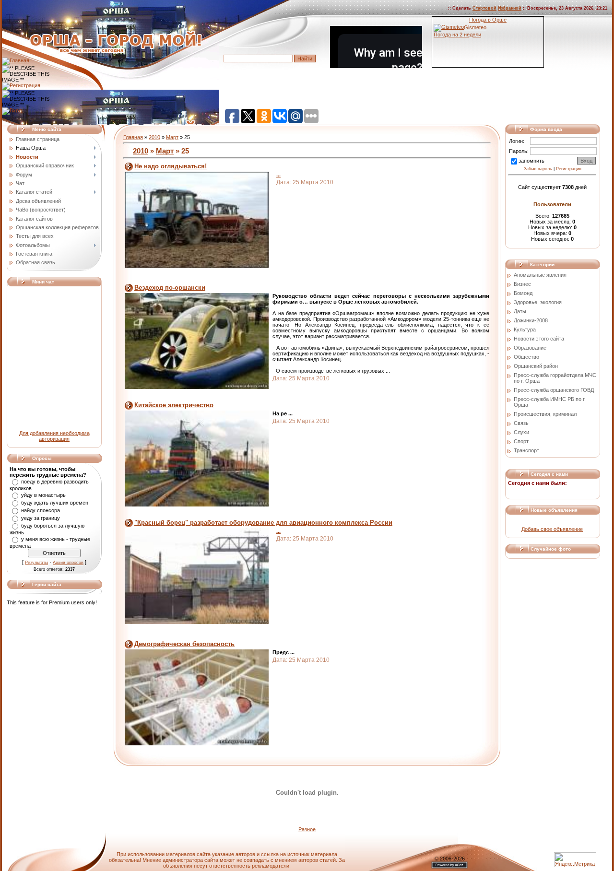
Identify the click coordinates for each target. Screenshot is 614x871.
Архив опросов (68, 562)
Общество (526, 357)
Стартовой (484, 8)
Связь (521, 423)
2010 (154, 137)
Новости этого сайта (539, 338)
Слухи (521, 432)
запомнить (531, 161)
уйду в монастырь (43, 495)
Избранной (509, 8)
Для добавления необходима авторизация (54, 436)
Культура (525, 329)
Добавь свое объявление (552, 529)
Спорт (521, 441)
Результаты (36, 562)
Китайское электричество (173, 405)
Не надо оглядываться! (170, 166)
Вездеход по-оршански (169, 287)
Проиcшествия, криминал (545, 414)
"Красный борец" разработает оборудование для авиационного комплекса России (263, 522)
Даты (520, 311)
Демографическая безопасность (184, 643)
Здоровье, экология (538, 302)
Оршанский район (536, 366)
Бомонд (523, 293)
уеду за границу (40, 518)
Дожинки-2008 (531, 320)
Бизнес (522, 284)
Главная (133, 137)
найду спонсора (40, 510)
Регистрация (568, 168)
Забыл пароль (538, 168)
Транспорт (526, 450)
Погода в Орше (488, 20)
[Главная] (15, 60)
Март (172, 137)
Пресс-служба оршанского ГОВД (554, 390)
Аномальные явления (540, 275)
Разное (307, 829)
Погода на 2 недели (457, 34)
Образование (530, 348)
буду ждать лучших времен (54, 503)
